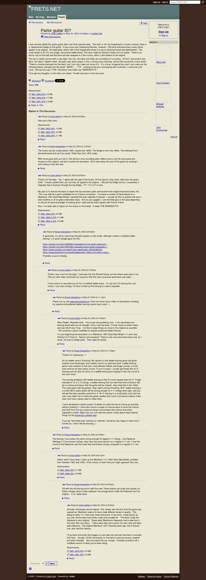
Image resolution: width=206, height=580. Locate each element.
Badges (141, 576)
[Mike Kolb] (163, 53)
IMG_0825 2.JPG (48, 217)
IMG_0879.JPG (77, 551)
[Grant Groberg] (163, 73)
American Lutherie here (86, 415)
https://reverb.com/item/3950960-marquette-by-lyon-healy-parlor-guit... (75, 244)
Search (203, 2)
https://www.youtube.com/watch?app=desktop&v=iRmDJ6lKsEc (73, 249)
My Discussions (54, 22)
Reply (41, 139)
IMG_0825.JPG (48, 135)
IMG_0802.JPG (38, 94)
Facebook (49, 80)
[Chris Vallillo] (34, 37)
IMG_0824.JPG (48, 128)
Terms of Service (171, 576)
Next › (53, 563)
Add (145, 23)
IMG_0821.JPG (38, 101)
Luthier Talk (97, 33)
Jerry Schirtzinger (161, 129)
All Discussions (36, 22)
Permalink (39, 116)
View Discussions (52, 36)
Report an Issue (154, 576)
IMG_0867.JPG (67, 470)
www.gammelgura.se (79, 301)
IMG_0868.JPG (67, 473)
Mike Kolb (161, 62)
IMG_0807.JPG (48, 132)
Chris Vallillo (56, 33)
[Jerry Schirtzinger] (163, 118)
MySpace (36, 80)
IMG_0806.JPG (38, 97)
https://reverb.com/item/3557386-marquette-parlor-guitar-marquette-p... (75, 246)
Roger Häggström (58, 146)
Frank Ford (51, 576)
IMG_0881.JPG (77, 554)
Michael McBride (160, 105)
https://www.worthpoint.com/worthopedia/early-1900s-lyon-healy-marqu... (76, 252)
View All (174, 136)
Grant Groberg (162, 82)
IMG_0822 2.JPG (48, 221)
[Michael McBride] (163, 94)
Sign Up (156, 2)
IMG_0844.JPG (48, 213)
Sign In (165, 2)
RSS (30, 568)
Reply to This (36, 105)
